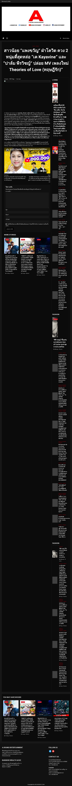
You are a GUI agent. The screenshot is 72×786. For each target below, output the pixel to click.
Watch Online (66, 38)
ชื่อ (7, 209)
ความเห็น (8, 191)
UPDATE (37, 46)
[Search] (60, 38)
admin (7, 79)
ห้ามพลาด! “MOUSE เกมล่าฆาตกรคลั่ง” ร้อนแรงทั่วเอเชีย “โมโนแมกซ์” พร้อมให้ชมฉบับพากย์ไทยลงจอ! (15, 177)
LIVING (55, 84)
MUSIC (34, 46)
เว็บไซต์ (7, 219)
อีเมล (7, 214)
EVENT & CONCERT (62, 267)
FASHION (60, 163)
